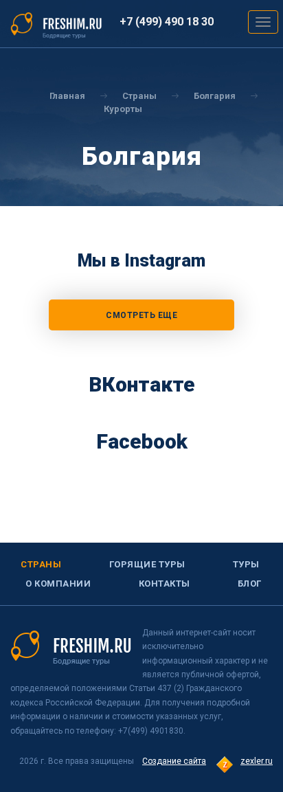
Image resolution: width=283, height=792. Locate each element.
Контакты (164, 583)
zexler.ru (256, 761)
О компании (58, 583)
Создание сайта (174, 761)
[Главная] (56, 25)
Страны (41, 564)
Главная (67, 96)
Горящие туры (147, 564)
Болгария (215, 96)
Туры (246, 564)
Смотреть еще (141, 315)
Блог (250, 583)
